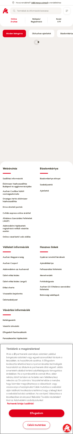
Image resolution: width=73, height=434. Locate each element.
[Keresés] (14, 11)
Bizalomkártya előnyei (50, 178)
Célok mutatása (36, 425)
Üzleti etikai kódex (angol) (15, 281)
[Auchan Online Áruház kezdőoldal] (5, 11)
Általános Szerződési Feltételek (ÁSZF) (17, 219)
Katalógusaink (9, 320)
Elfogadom (36, 413)
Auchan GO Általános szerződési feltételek (55, 288)
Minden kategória (14, 33)
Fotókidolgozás (47, 281)
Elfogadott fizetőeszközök (14, 332)
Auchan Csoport (10, 263)
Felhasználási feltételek (51, 269)
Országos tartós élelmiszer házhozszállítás (15, 200)
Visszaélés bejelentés (13, 293)
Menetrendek (46, 275)
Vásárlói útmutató (11, 326)
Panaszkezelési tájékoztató (15, 338)
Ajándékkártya (46, 263)
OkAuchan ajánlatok (41, 33)
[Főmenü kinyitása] (66, 10)
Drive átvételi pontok (12, 207)
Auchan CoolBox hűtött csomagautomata (13, 192)
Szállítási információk (13, 178)
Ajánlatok (44, 191)
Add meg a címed (39, 3)
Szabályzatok (46, 184)
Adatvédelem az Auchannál (16, 269)
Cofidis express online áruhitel (17, 213)
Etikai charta (8, 287)
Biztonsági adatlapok (49, 295)
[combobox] (35, 10)
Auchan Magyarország (13, 257)
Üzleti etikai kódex (11, 275)
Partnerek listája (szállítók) (20, 403)
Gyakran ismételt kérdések (52, 257)
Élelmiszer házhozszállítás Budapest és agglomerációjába (17, 185)
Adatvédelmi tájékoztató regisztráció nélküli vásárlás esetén (16, 228)
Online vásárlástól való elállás (17, 237)
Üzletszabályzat (10, 300)
